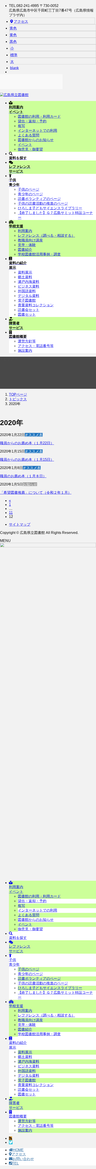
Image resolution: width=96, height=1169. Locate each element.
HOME (18, 1150)
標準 (13, 55)
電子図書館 (27, 300)
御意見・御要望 (30, 149)
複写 (21, 126)
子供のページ (28, 189)
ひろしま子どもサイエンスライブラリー (50, 208)
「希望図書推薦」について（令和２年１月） (35, 492)
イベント (25, 144)
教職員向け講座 (30, 240)
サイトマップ (19, 524)
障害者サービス (16, 1105)
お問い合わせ (23, 1159)
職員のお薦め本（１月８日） (23, 476)
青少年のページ (30, 194)
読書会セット (28, 310)
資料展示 (25, 272)
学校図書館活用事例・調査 (39, 254)
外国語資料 (27, 291)
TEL (15, 1163)
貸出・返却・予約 (32, 121)
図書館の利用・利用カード (39, 116)
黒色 (13, 41)
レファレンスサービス (19, 949)
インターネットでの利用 (37, 130)
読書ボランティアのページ (39, 199)
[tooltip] (10, 1138)
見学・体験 (27, 245)
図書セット (27, 314)
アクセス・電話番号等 (36, 346)
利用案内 (25, 231)
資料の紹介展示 (18, 1045)
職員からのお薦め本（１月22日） (27, 443)
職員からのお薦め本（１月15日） (27, 459)
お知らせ (30, 484)
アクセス (21, 21)
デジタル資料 (28, 296)
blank (14, 68)
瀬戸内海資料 (28, 282)
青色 (13, 28)
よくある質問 (28, 135)
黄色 (13, 35)
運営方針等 (27, 341)
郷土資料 (25, 277)
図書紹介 (25, 249)
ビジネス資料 (28, 286)
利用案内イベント (16, 889)
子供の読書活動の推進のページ (43, 203)
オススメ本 (34, 435)
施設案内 (25, 350)
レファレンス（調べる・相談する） (46, 235)
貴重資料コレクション (36, 305)
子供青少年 (14, 962)
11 (11, 513)
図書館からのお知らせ (36, 140)
